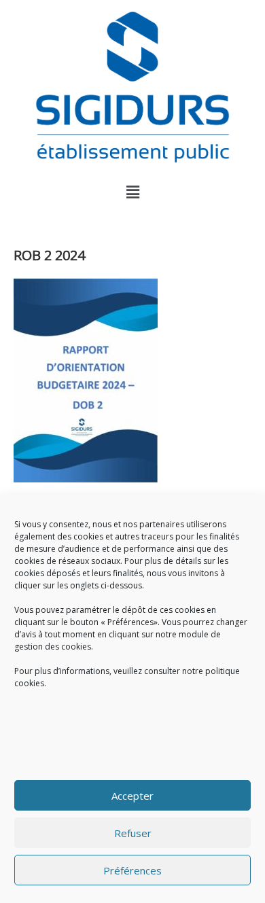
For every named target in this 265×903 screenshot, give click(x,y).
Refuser (133, 833)
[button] (132, 192)
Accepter (132, 795)
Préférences (132, 870)
